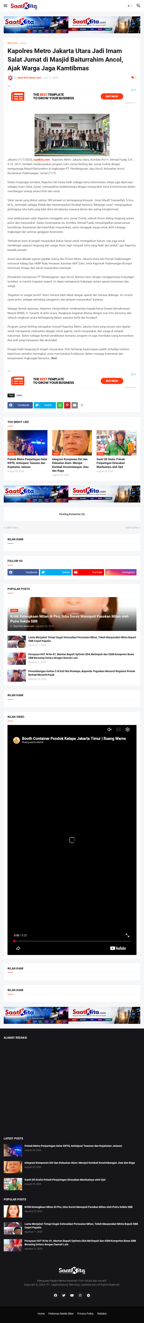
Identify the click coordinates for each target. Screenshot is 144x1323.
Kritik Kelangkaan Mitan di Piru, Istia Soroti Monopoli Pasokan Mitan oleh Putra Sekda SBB (79, 1206)
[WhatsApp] (60, 405)
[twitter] (64, 1295)
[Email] (74, 405)
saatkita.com (42, 159)
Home (41, 1313)
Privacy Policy (85, 1313)
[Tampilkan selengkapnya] (82, 405)
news (23, 43)
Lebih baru (12, 527)
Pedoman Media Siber (61, 1313)
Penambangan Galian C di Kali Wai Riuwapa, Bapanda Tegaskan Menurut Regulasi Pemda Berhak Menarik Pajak (81, 673)
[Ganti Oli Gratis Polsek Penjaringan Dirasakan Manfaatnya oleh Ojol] (13, 1184)
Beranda (12, 43)
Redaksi (101, 1313)
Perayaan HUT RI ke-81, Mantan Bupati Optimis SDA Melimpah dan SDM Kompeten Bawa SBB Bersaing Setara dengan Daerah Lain (81, 656)
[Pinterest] (67, 405)
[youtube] (72, 1295)
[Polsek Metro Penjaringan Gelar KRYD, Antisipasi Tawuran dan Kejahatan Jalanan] (13, 1150)
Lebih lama (131, 527)
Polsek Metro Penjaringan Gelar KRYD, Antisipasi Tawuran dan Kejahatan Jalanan (27, 463)
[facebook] (55, 1295)
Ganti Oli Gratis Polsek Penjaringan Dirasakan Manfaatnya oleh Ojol (111, 463)
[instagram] (80, 1295)
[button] (5, 6)
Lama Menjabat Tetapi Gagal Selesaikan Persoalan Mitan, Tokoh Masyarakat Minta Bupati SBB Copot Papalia (82, 639)
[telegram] (88, 1295)
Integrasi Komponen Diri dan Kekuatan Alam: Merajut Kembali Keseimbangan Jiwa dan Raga (70, 465)
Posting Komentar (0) (72, 514)
